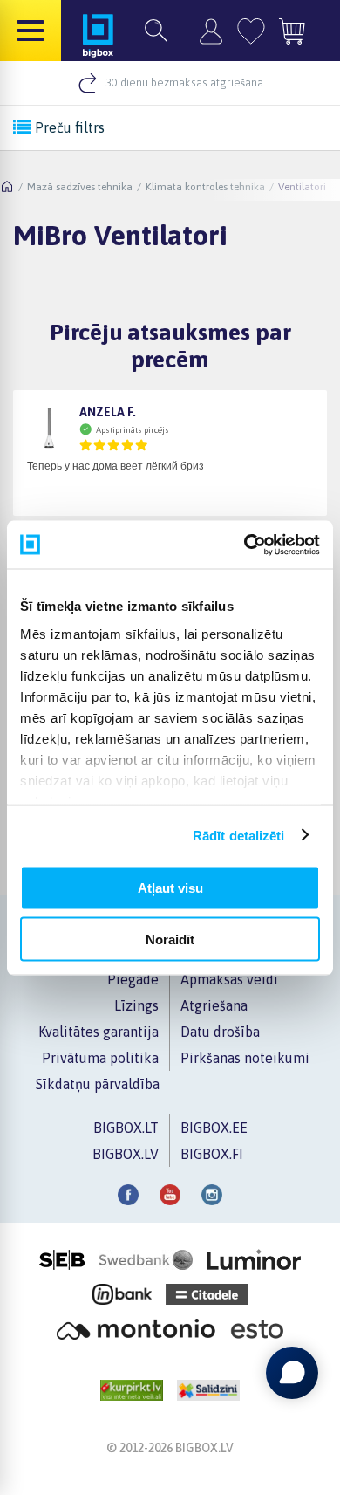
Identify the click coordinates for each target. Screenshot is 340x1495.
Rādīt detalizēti (239, 834)
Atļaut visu (170, 888)
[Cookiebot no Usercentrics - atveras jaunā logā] (244, 544)
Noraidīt (170, 938)
